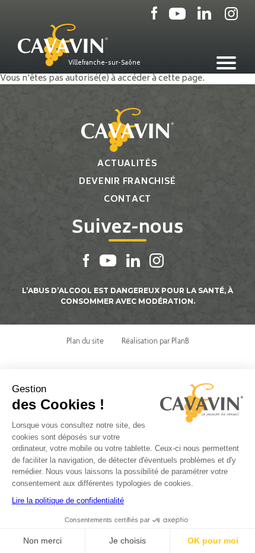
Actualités (127, 164)
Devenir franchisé (127, 181)
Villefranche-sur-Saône (104, 63)
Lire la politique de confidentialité (68, 500)
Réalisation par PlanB (155, 340)
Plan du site (85, 340)
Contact (127, 199)
